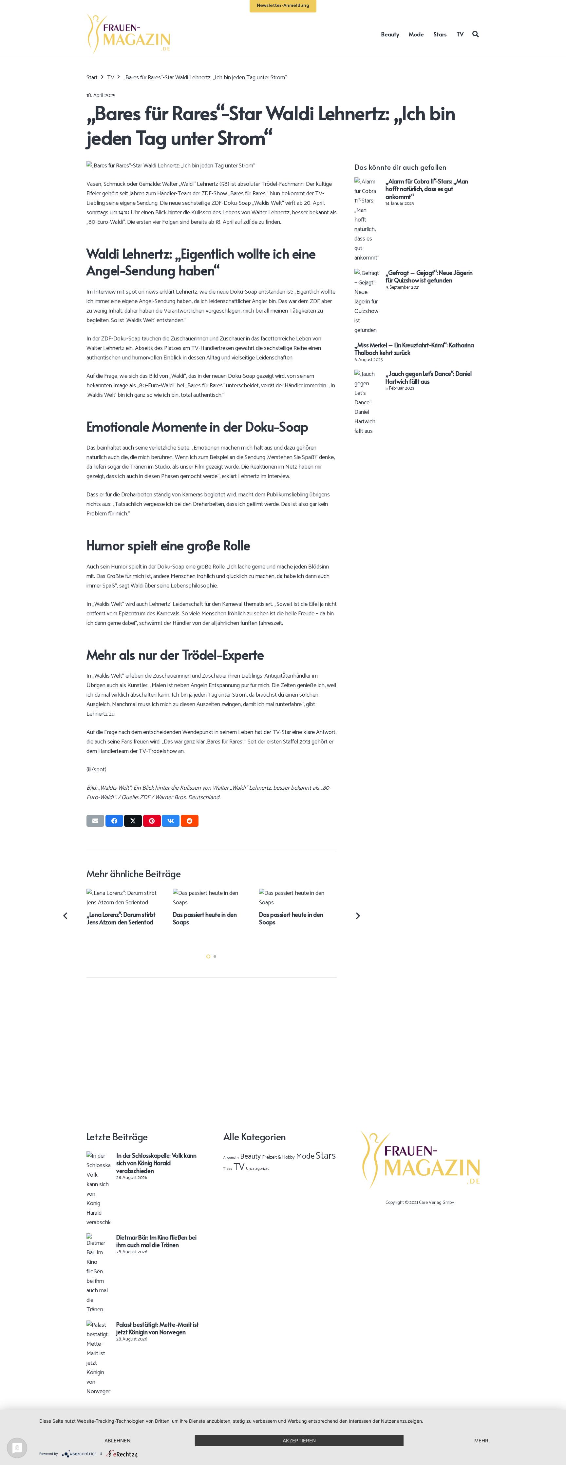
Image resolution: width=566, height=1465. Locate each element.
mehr (481, 1440)
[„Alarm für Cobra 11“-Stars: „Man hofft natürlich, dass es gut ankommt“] (366, 182)
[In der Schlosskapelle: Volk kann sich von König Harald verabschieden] (98, 1156)
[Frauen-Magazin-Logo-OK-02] (128, 33)
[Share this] (114, 821)
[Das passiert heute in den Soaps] (212, 893)
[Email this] (95, 821)
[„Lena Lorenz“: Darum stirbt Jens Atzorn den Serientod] (125, 893)
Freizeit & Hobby (278, 1157)
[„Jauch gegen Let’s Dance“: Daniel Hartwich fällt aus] (366, 374)
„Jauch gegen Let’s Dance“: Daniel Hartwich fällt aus (428, 377)
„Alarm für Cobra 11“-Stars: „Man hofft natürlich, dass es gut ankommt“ (427, 189)
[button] (475, 34)
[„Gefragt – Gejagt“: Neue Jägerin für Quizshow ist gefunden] (366, 273)
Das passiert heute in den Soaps (205, 918)
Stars (326, 1156)
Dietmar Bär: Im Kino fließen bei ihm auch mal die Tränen (156, 1241)
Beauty (250, 1157)
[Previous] (66, 915)
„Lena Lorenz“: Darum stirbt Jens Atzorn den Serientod (120, 918)
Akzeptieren (299, 1440)
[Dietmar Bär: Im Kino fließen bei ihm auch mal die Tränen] (98, 1238)
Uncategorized (258, 1169)
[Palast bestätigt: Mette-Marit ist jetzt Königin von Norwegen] (98, 1325)
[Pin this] (152, 821)
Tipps (227, 1169)
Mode (305, 1156)
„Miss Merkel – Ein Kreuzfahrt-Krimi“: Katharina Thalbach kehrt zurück (414, 349)
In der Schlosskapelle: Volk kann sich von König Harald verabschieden (156, 1163)
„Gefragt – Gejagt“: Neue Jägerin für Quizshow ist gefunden (429, 276)
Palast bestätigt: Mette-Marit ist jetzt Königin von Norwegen (157, 1328)
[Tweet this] (133, 821)
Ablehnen (117, 1440)
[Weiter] (357, 915)
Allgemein (231, 1158)
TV (239, 1167)
